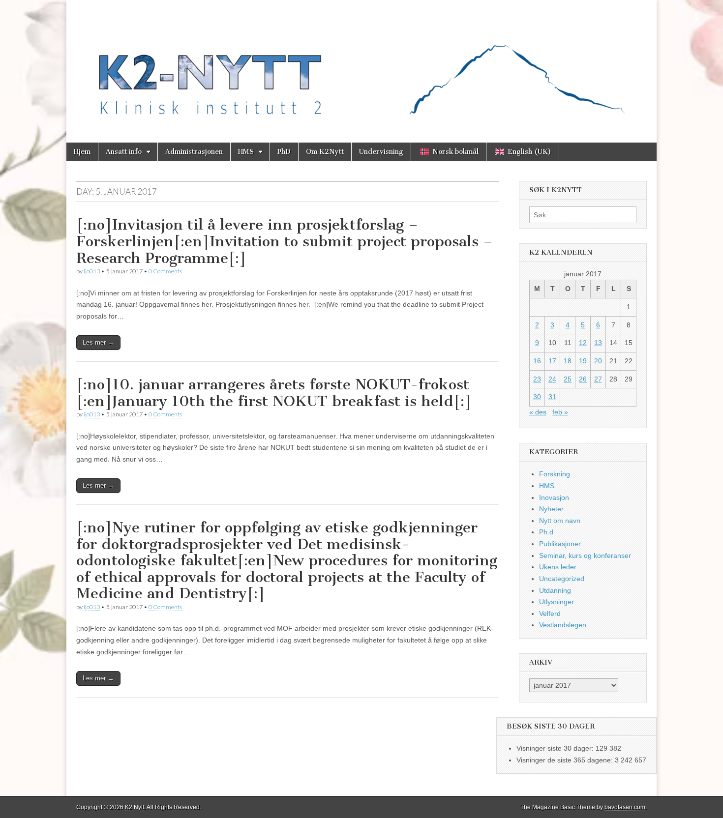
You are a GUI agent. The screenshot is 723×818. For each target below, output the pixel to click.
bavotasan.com (624, 807)
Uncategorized (561, 579)
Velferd (550, 613)
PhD (284, 151)
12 (583, 343)
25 (568, 379)
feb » (560, 412)
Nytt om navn (559, 521)
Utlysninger (556, 602)
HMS (246, 151)
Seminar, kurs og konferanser (585, 555)
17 (552, 361)
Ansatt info (124, 151)
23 (537, 379)
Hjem (82, 151)
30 (537, 397)
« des (537, 412)
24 (552, 379)
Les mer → (98, 342)
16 (537, 361)
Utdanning (555, 590)
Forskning (554, 474)
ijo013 (92, 271)
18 (568, 361)
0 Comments (165, 271)
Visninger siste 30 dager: (556, 748)
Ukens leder (557, 567)
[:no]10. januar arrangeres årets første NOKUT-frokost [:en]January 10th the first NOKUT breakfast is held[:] (274, 393)
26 (583, 379)
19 (583, 361)
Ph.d (546, 532)
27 (598, 379)
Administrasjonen (194, 151)
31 (552, 397)
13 (598, 343)
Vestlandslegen (562, 625)
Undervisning (381, 151)
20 (598, 361)
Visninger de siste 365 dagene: (565, 760)
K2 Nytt (134, 807)
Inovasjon (554, 497)
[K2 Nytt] (361, 64)
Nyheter (551, 509)
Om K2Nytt (325, 151)
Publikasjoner (560, 544)
